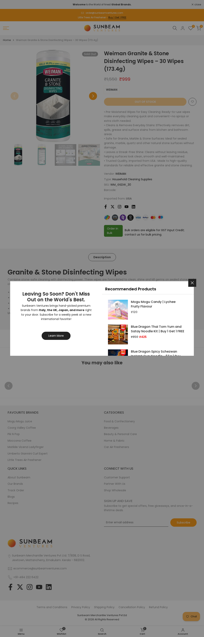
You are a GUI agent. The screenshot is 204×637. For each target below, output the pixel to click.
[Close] (192, 283)
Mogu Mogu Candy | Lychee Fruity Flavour (153, 304)
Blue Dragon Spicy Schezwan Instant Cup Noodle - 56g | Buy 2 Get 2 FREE (157, 353)
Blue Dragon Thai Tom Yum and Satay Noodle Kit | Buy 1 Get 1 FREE (157, 329)
